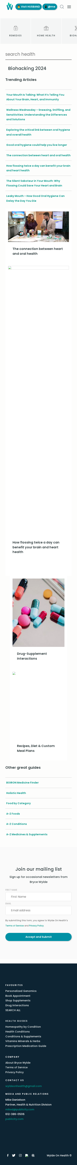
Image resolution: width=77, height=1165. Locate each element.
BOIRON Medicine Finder (22, 782)
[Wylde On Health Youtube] (26, 1155)
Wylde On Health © (59, 1155)
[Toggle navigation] (69, 7)
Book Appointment (17, 996)
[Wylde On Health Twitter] (13, 1155)
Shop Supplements (17, 1000)
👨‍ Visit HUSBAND (28, 6)
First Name (11, 889)
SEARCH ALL (12, 1010)
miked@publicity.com (19, 1109)
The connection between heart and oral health (38, 155)
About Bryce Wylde (17, 1063)
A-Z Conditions (16, 824)
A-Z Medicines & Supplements (26, 834)
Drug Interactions (17, 1005)
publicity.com (14, 1119)
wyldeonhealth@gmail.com (23, 1086)
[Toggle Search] (62, 7)
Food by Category (18, 803)
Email (8, 903)
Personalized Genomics (21, 991)
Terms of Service (14, 925)
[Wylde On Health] (9, 7)
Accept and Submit (38, 937)
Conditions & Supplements (23, 1036)
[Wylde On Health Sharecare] (33, 1155)
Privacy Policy (36, 925)
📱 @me (49, 6)
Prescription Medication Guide (25, 1046)
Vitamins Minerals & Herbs (22, 1041)
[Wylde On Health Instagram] (20, 1155)
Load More (38, 567)
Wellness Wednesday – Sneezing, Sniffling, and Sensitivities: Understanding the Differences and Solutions (38, 114)
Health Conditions (17, 1031)
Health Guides (16, 1020)
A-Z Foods (13, 814)
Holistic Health (16, 793)
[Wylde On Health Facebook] (7, 1155)
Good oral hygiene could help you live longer (36, 145)
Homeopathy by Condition (23, 1027)
